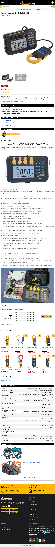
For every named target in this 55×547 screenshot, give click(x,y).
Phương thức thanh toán (34, 506)
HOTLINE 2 (5, 512)
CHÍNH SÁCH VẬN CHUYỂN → (8, 122)
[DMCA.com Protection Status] (33, 534)
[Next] (51, 45)
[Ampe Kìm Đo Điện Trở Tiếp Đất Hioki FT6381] (48, 340)
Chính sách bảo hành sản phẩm (36, 512)
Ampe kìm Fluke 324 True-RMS (7, 348)
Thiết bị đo (22, 9)
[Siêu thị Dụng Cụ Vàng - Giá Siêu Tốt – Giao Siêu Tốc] (27, 2)
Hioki (12, 89)
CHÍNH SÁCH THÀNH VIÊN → (8, 125)
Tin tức (2, 534)
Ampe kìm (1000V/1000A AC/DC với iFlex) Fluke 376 (7, 368)
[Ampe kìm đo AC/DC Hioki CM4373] (34, 340)
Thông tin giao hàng (5, 529)
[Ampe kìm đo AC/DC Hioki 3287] (34, 361)
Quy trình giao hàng (33, 509)
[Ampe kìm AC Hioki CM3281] (48, 361)
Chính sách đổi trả (33, 514)
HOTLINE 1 (5, 509)
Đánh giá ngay (46, 316)
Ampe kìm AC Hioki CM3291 (19, 348)
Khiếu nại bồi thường (33, 517)
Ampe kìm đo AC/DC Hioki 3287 (34, 368)
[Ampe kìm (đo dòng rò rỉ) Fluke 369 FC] (21, 361)
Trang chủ (17, 9)
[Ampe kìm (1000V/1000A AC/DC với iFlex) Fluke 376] (7, 361)
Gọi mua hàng (6, 92)
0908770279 (10, 133)
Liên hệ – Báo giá (32, 519)
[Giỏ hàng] (52, 2)
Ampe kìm (10, 380)
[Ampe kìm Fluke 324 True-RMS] (7, 340)
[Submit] (52, 6)
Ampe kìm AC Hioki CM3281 (46, 368)
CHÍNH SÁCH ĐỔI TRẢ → (7, 120)
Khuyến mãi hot (4, 532)
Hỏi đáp (8, 15)
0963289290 (17, 133)
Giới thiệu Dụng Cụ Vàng (34, 501)
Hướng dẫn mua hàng (33, 504)
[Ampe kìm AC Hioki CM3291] (21, 340)
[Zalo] (9, 506)
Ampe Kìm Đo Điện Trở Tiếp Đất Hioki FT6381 (47, 348)
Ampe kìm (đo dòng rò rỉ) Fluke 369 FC (20, 368)
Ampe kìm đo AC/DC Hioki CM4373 (34, 348)
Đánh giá (3, 15)
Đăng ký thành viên (5, 527)
